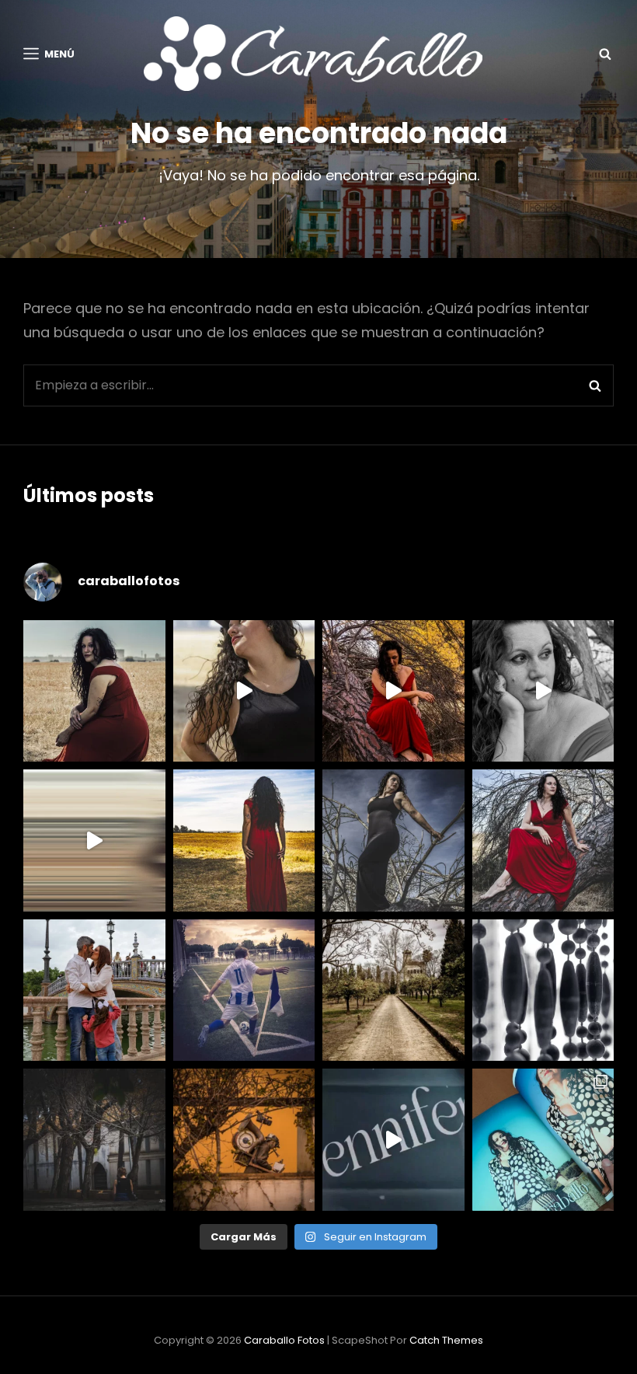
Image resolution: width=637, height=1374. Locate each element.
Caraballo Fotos (284, 1340)
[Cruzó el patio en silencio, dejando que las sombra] (94, 1140)
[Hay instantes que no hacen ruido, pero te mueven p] (94, 691)
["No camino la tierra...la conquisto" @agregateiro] (244, 840)
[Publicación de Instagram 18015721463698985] (244, 691)
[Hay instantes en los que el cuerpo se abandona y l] (94, 840)
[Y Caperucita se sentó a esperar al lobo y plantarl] (543, 840)
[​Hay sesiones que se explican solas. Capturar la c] (94, 990)
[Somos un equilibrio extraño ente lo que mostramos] (543, 691)
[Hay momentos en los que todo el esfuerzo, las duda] (543, 1140)
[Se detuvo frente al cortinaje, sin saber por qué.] (543, 990)
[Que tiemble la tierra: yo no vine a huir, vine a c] (393, 840)
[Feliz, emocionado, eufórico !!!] (393, 1140)
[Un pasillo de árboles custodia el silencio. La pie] (393, 990)
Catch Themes (446, 1340)
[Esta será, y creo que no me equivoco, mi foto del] (244, 990)
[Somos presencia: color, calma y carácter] (393, 691)
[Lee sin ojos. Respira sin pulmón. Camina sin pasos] (244, 1140)
